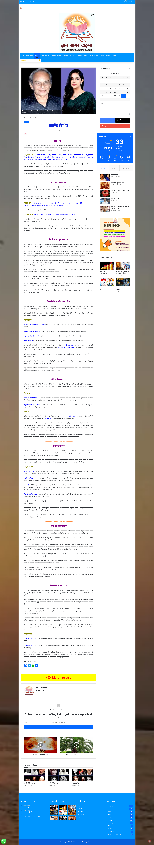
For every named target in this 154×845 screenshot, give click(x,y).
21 (119, 92)
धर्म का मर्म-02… (116, 199)
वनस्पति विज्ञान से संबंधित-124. (120, 191)
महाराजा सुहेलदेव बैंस (117, 183)
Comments (126, 168)
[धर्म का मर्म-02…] (105, 201)
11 (106, 88)
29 (123, 95)
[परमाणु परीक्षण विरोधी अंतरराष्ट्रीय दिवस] (123, 266)
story (109, 817)
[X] (41, 690)
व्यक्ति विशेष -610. (53, 783)
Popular (103, 168)
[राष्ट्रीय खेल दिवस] (107, 282)
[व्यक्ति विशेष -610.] (58, 775)
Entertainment (56, 56)
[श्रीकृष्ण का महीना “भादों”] (123, 282)
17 (102, 92)
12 (110, 88)
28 (119, 95)
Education (29, 56)
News (36, 56)
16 (127, 88)
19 (110, 92)
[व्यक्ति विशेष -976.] (34, 775)
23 (128, 92)
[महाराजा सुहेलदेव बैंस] (105, 185)
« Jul (101, 104)
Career (114, 56)
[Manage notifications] (149, 841)
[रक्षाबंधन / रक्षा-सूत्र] (54, 818)
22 (123, 92)
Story (86, 56)
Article (80, 56)
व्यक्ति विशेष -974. (77, 783)
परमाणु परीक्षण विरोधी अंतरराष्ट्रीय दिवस (122, 272)
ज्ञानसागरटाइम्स (30, 134)
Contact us (81, 817)
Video (108, 56)
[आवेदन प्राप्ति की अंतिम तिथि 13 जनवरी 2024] (105, 209)
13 (115, 88)
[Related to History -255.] (72, 818)
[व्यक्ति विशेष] (105, 177)
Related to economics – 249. (106, 272)
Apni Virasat (45, 56)
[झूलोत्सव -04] (72, 812)
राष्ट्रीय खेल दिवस (105, 288)
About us (80, 808)
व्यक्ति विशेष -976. (29, 783)
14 (119, 88)
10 (102, 88)
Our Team (81, 814)
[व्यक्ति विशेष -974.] (82, 775)
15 (123, 88)
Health (72, 56)
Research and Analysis (97, 56)
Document (81, 811)
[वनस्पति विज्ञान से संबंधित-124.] (105, 193)
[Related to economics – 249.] (107, 266)
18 (106, 92)
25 (106, 95)
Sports (65, 56)
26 (110, 95)
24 (102, 95)
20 (115, 92)
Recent (114, 168)
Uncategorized (112, 831)
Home (22, 56)
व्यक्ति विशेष (114, 175)
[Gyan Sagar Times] (21, 8)
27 (115, 95)
